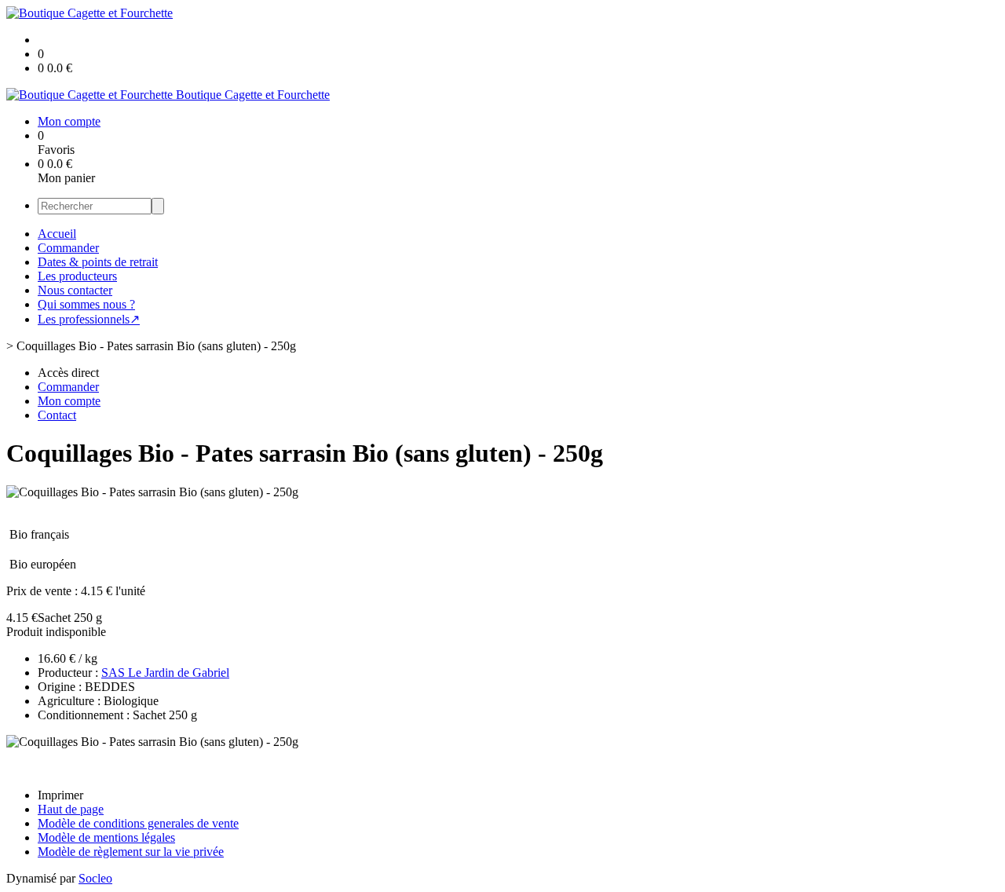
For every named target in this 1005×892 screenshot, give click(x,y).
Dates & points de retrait (98, 262)
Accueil (57, 233)
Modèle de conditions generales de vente (138, 823)
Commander (68, 247)
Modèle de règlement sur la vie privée (131, 851)
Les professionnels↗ (89, 319)
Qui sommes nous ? (86, 304)
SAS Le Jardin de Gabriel (165, 672)
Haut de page (71, 809)
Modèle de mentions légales (106, 837)
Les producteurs (77, 276)
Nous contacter (75, 290)
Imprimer (60, 795)
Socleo (95, 878)
